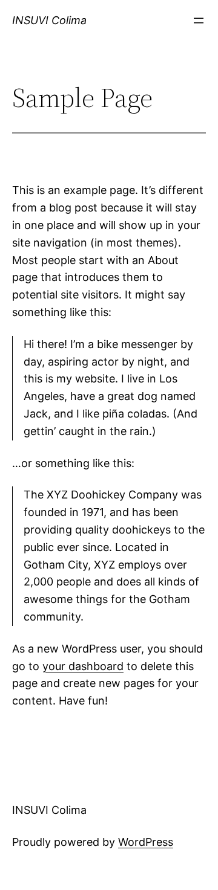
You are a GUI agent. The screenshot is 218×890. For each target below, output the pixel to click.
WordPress (145, 842)
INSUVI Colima (49, 20)
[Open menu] (198, 20)
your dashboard (83, 666)
